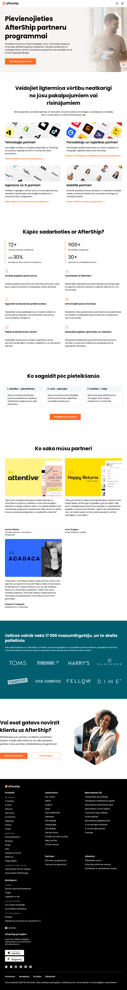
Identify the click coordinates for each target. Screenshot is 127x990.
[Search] (117, 3)
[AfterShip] (11, 3)
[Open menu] (122, 3)
